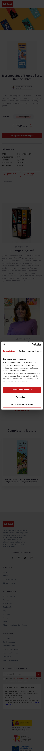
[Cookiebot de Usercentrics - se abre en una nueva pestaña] (31, 344)
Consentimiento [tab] (9, 351)
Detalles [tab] (22, 351)
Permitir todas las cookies (22, 389)
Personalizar (21, 397)
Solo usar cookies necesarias (22, 404)
